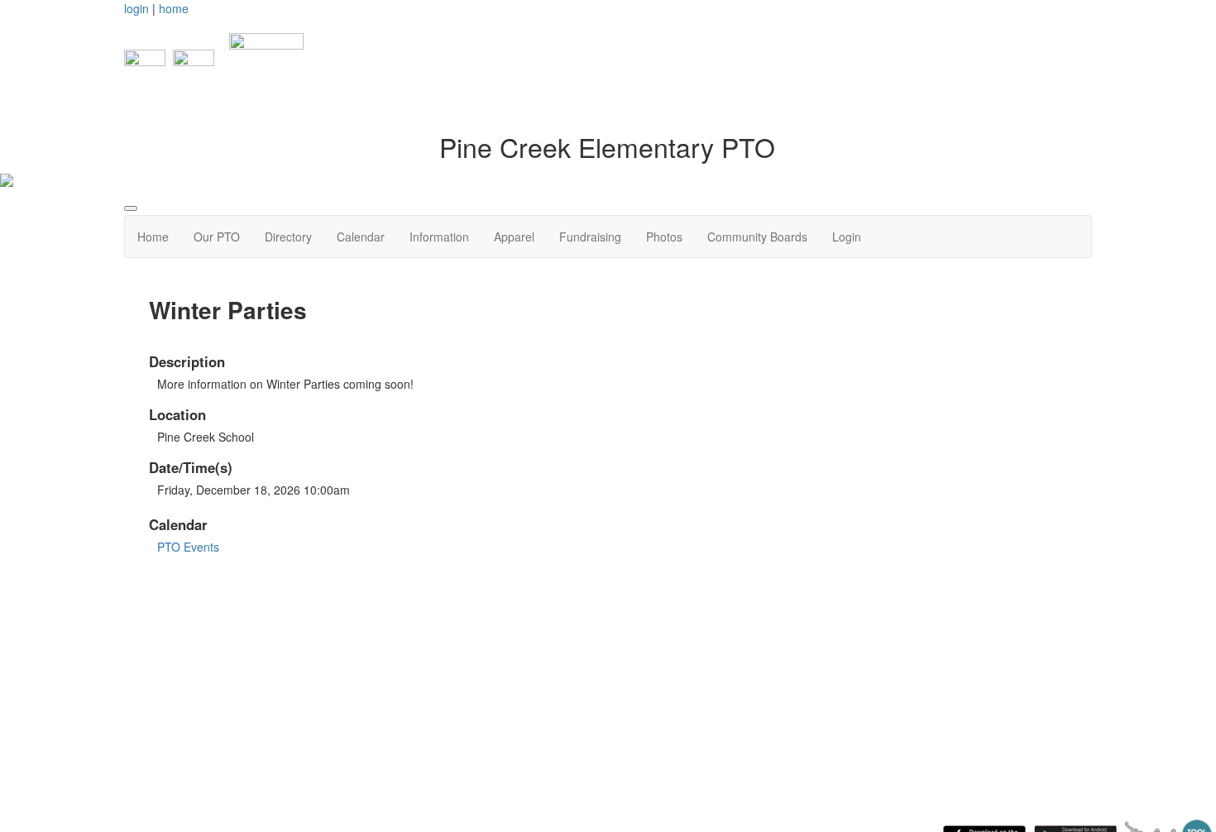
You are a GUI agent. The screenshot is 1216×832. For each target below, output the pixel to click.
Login (846, 236)
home (174, 8)
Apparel (514, 236)
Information (439, 236)
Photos (664, 236)
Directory (288, 236)
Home (153, 236)
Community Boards (757, 236)
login (136, 8)
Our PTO (217, 236)
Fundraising (590, 236)
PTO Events (188, 546)
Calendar (361, 236)
